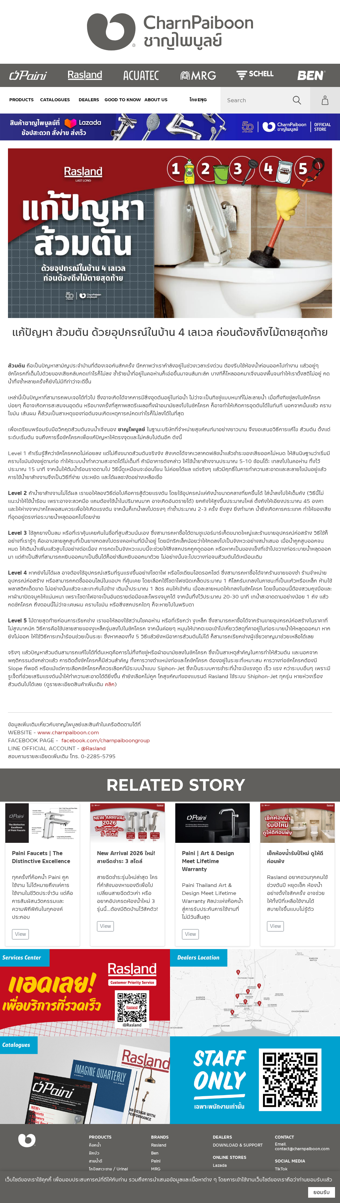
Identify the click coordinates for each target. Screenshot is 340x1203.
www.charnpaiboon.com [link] (68, 732)
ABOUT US (156, 100)
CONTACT (284, 1137)
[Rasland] (85, 75)
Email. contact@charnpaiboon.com (302, 1146)
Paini (155, 1161)
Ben (154, 1153)
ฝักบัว (94, 1153)
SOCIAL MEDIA (290, 1161)
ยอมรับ (321, 1192)
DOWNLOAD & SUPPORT (238, 1145)
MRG (155, 1169)
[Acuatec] (141, 75)
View (20, 934)
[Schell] (255, 75)
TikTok (281, 1169)
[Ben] (311, 75)
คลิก (110, 684)
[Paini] (28, 75)
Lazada (220, 1165)
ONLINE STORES (229, 1158)
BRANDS (160, 1137)
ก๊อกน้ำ (95, 1145)
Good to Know (122, 100)
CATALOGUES (55, 100)
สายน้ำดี (95, 1161)
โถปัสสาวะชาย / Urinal (108, 1169)
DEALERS (89, 100)
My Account (325, 100)
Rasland (158, 1145)
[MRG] (198, 75)
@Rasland (93, 748)
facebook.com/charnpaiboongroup (105, 740)
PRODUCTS (21, 100)
